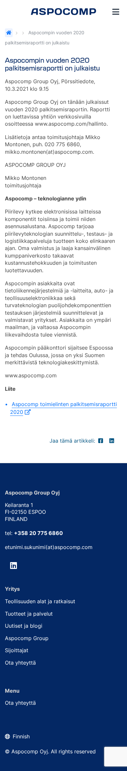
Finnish (21, 736)
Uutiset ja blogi (23, 625)
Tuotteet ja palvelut (29, 613)
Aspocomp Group (27, 638)
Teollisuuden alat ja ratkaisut (40, 601)
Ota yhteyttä (20, 662)
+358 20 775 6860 (38, 533)
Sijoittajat (16, 650)
